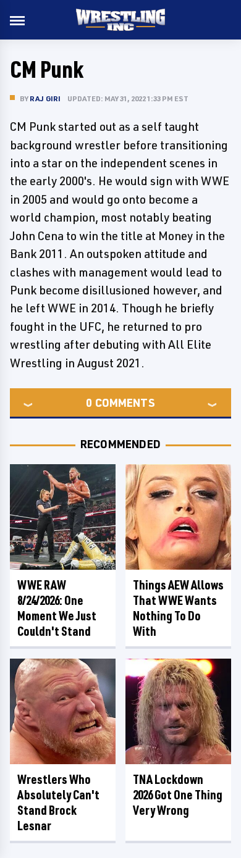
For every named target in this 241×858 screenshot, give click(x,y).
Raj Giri (45, 98)
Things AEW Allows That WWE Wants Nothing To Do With (178, 608)
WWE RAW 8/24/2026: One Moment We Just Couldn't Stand (56, 608)
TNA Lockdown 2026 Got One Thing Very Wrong (177, 795)
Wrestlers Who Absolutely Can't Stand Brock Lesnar (58, 802)
